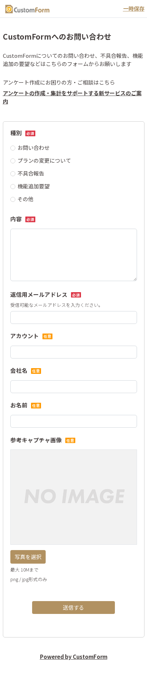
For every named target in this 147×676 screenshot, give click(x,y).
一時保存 (134, 8)
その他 (25, 199)
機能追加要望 (33, 186)
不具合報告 (30, 173)
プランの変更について (44, 160)
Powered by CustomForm (73, 656)
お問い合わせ (33, 147)
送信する (73, 607)
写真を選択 (28, 556)
